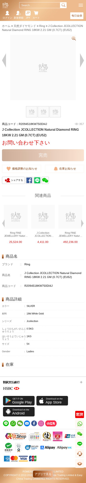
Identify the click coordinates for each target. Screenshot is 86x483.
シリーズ (14, 321)
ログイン (7, 17)
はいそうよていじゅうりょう (14, 337)
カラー (14, 306)
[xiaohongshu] (51, 423)
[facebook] (34, 423)
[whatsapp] (13, 423)
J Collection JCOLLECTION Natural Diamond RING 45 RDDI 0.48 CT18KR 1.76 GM (43, 235)
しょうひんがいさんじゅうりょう (14, 330)
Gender (14, 351)
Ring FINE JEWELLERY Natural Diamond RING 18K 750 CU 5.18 (70, 235)
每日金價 (77, 15)
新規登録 (18, 17)
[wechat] (20, 423)
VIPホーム (5, 5)
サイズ (14, 344)
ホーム (6, 25)
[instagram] (41, 423)
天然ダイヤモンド (25, 25)
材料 (14, 313)
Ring (42, 25)
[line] (6, 423)
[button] (3, 223)
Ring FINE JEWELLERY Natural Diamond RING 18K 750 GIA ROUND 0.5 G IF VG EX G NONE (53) (15, 235)
